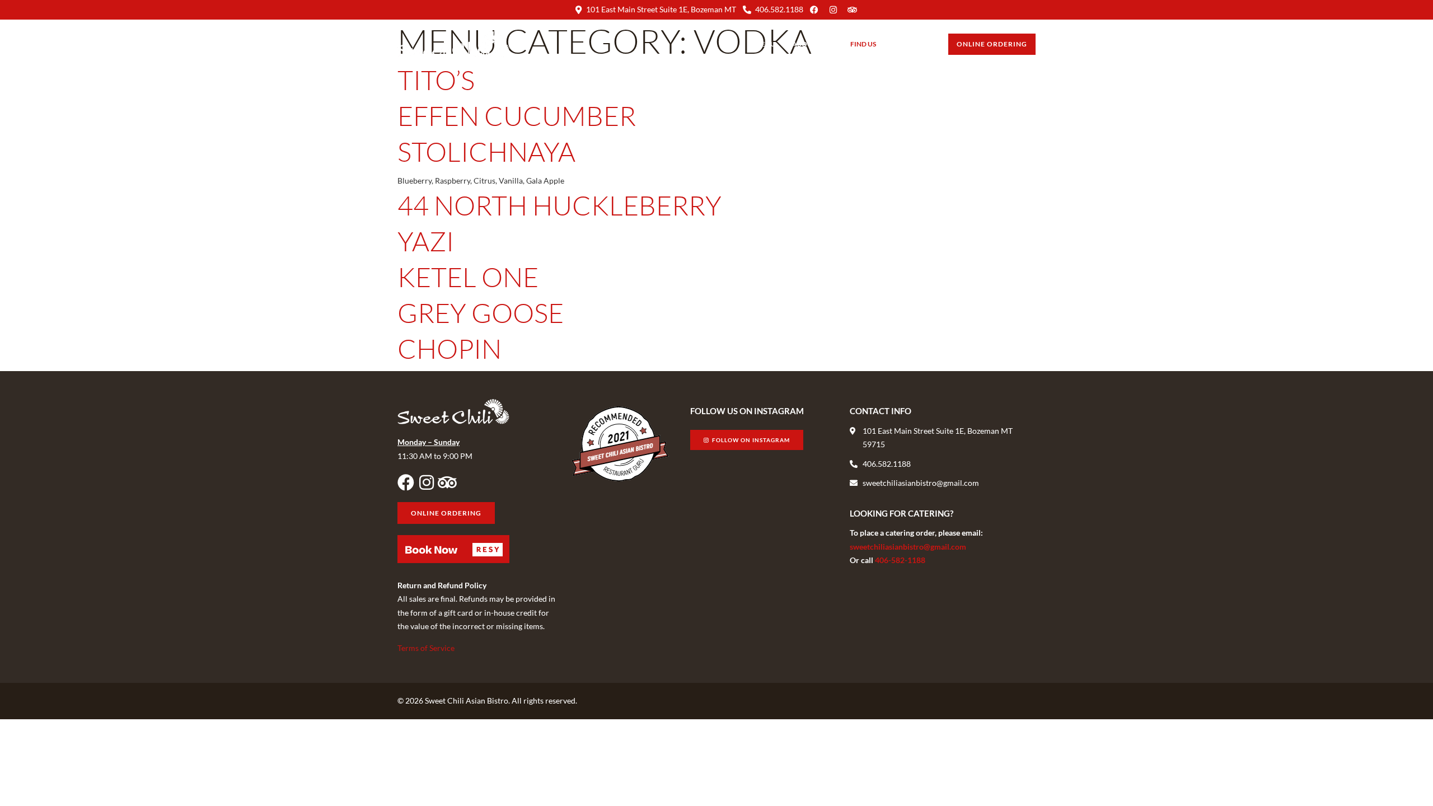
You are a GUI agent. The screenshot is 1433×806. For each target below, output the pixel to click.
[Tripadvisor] (447, 482)
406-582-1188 (900, 560)
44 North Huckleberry (559, 205)
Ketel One (467, 276)
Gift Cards (912, 44)
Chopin (449, 348)
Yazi (425, 240)
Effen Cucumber (516, 115)
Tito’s (436, 79)
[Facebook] (405, 482)
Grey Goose (480, 312)
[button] (453, 549)
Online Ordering (992, 44)
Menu (765, 44)
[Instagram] (426, 482)
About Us (809, 44)
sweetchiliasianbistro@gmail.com (908, 546)
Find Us (863, 44)
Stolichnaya (486, 151)
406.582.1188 (779, 9)
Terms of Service (426, 648)
